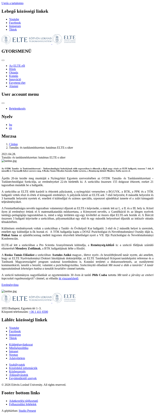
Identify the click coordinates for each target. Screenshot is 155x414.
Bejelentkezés (17, 108)
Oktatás (13, 72)
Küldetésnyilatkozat (21, 344)
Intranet (13, 351)
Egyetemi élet (17, 82)
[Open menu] (3, 60)
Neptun (13, 354)
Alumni (13, 86)
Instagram (15, 26)
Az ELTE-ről (17, 65)
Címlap (13, 144)
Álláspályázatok (18, 374)
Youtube (14, 19)
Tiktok (13, 29)
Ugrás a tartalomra (12, 3)
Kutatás (13, 76)
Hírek (12, 69)
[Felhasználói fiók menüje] (3, 103)
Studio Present (27, 410)
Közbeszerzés (17, 371)
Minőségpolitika (18, 348)
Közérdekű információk (23, 368)
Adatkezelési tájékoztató (23, 400)
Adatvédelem (17, 358)
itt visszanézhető (68, 278)
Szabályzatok (17, 364)
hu (10, 124)
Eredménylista (10, 284)
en (10, 128)
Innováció (15, 79)
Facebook (15, 22)
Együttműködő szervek (23, 378)
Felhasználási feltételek (22, 404)
